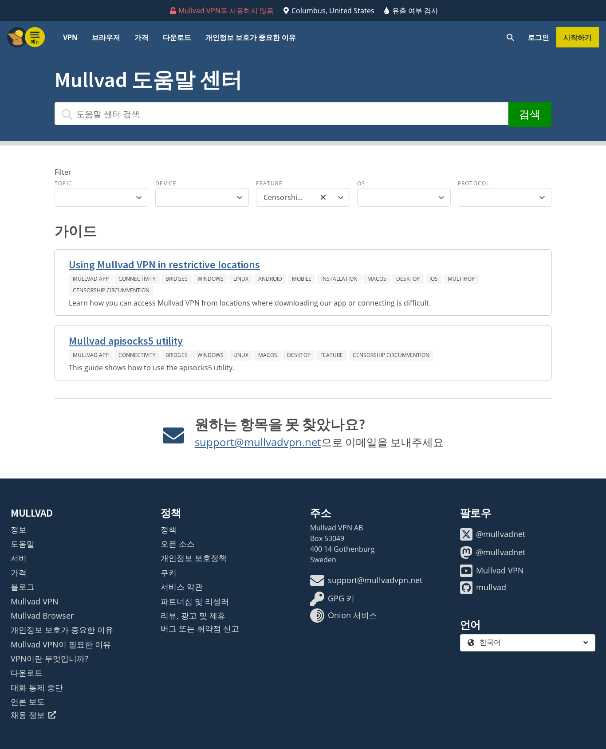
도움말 (23, 543)
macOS (376, 278)
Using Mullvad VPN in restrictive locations (164, 264)
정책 (169, 529)
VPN (70, 37)
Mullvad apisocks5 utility (126, 341)
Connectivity (137, 278)
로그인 (538, 37)
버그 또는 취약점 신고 (200, 628)
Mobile (301, 278)
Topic (63, 183)
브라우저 (106, 37)
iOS (433, 278)
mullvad (491, 587)
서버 (19, 558)
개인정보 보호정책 (194, 558)
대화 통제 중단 (37, 687)
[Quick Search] (510, 37)
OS (361, 183)
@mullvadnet (500, 534)
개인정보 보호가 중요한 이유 (250, 37)
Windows (210, 278)
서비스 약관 (182, 586)
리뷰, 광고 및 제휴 (193, 615)
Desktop (408, 278)
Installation (339, 278)
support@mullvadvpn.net (258, 442)
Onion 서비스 (352, 615)
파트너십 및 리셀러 (195, 601)
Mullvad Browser (42, 615)
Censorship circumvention (111, 290)
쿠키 (169, 572)
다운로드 (177, 37)
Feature (269, 183)
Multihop (461, 278)
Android (270, 278)
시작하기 (577, 37)
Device (166, 183)
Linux (240, 278)
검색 (529, 114)
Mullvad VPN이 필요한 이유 (61, 644)
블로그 (23, 586)
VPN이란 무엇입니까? (49, 658)
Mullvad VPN (35, 601)
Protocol (474, 183)
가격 (141, 37)
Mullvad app (91, 278)
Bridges (176, 278)
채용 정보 (28, 715)
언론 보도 (28, 701)
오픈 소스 (178, 543)
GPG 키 (341, 598)
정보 (19, 529)
